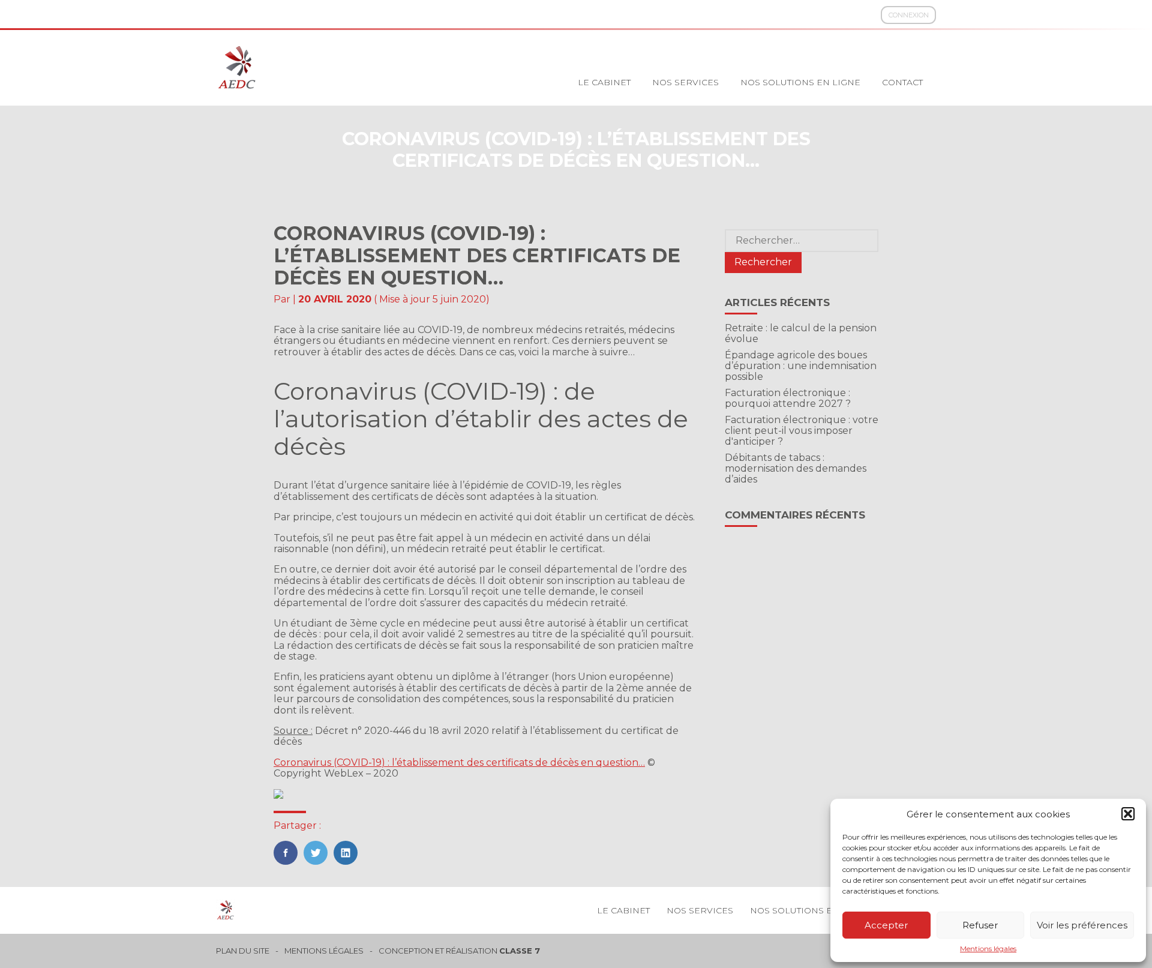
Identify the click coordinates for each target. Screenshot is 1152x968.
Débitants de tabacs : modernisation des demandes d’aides (795, 469)
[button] (1128, 814)
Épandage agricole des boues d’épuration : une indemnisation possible (801, 366)
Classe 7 (519, 950)
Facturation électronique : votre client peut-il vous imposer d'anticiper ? (801, 431)
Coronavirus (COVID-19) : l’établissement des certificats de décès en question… (459, 762)
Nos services (685, 82)
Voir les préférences (1082, 925)
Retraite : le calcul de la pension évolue (801, 333)
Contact (902, 82)
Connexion (909, 15)
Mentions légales (988, 949)
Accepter (886, 925)
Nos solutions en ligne (800, 82)
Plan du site (242, 950)
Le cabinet (604, 82)
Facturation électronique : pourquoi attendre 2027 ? (788, 398)
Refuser (980, 925)
